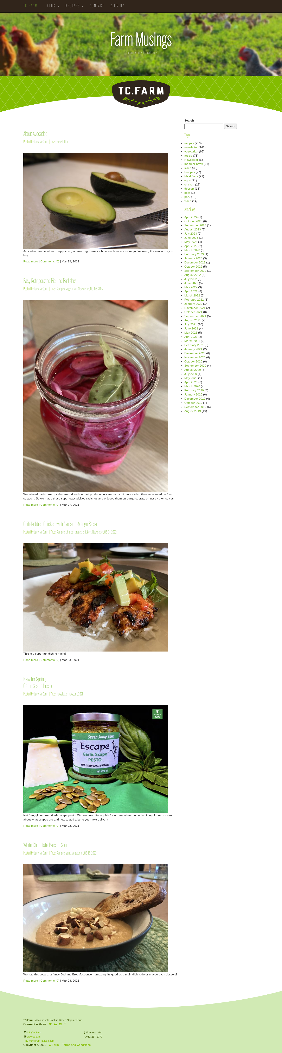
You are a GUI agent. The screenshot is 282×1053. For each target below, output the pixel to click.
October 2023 (193, 221)
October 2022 (193, 266)
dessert (189, 188)
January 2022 (193, 303)
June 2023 (191, 237)
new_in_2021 (76, 694)
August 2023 (192, 229)
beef (187, 192)
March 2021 (192, 340)
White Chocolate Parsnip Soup (46, 845)
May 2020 (190, 378)
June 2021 (191, 328)
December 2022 (194, 262)
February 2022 (194, 299)
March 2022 (192, 295)
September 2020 (195, 365)
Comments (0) (49, 261)
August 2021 (192, 320)
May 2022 (190, 287)
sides (187, 168)
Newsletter (62, 142)
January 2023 (193, 258)
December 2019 (194, 398)
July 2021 (190, 324)
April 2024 (191, 217)
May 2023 (190, 241)
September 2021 (195, 316)
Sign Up (118, 6)
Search (189, 120)
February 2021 (194, 345)
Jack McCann (41, 142)
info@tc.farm (33, 1032)
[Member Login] (131, 4)
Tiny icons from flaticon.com (38, 1040)
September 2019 (195, 406)
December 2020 (194, 353)
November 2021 (194, 307)
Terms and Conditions (76, 1044)
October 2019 (193, 402)
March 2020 (192, 386)
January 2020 (193, 394)
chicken (87, 532)
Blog (52, 6)
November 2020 (194, 357)
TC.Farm (30, 6)
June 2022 (191, 283)
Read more (30, 261)
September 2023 (195, 225)
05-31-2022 (110, 532)
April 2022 (191, 291)
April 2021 (191, 336)
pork (187, 196)
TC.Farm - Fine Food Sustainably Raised (141, 94)
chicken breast (74, 532)
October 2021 (193, 312)
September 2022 (195, 270)
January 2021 (193, 349)
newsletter (62, 694)
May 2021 (190, 332)
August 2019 (192, 411)
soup (68, 853)
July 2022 (190, 279)
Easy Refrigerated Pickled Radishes (50, 281)
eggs (187, 180)
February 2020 (194, 390)
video (187, 201)
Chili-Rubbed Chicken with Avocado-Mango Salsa (60, 524)
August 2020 (192, 369)
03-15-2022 (90, 853)
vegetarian (71, 289)
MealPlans (191, 176)
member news (193, 163)
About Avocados (35, 134)
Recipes (73, 6)
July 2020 (190, 373)
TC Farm (53, 1044)
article (188, 155)
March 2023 (192, 250)
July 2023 (190, 233)
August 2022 (192, 274)
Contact (97, 6)
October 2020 (193, 361)
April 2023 (191, 246)
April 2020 (191, 382)
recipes (189, 143)
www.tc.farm (33, 1036)
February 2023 (194, 254)
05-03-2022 (96, 289)
